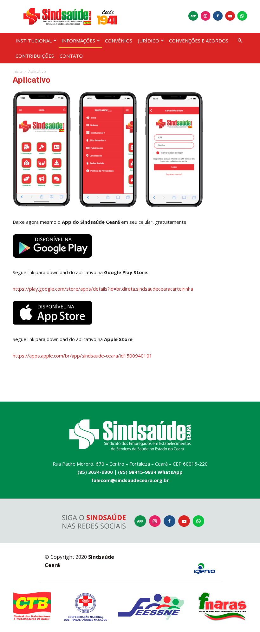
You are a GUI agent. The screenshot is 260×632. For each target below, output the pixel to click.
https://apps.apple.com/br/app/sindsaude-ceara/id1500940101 (82, 355)
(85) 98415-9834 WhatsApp (150, 472)
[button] (239, 41)
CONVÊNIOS (118, 40)
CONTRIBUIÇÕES (35, 56)
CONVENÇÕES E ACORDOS (198, 40)
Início (17, 71)
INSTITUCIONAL (34, 40)
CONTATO (71, 56)
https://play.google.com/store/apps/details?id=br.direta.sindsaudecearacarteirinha (103, 289)
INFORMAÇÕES (78, 40)
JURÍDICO (148, 40)
